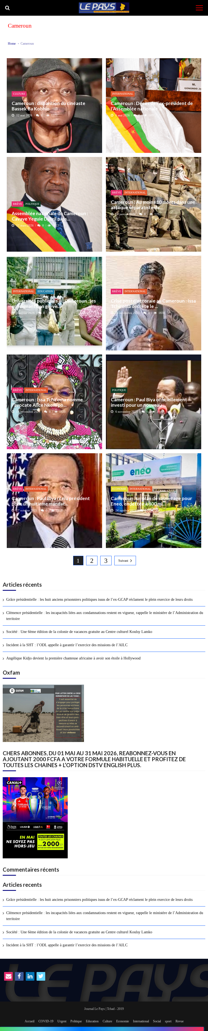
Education (45, 291)
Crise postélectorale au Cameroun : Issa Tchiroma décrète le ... (153, 303)
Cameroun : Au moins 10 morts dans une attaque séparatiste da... (153, 204)
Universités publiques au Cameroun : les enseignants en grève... (54, 303)
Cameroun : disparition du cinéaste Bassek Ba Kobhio (48, 106)
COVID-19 (45, 1021)
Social (157, 1021)
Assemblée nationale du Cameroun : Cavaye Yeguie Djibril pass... (50, 216)
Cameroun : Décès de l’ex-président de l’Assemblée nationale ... (152, 106)
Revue (180, 1021)
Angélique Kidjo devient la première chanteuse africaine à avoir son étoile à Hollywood (73, 658)
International (122, 93)
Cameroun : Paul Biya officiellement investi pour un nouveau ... (149, 402)
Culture (19, 93)
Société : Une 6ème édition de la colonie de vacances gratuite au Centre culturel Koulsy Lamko (79, 632)
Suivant (123, 561)
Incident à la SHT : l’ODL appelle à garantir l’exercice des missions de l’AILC (67, 645)
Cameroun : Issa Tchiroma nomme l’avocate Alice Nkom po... (47, 402)
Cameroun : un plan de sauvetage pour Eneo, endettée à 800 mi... (151, 501)
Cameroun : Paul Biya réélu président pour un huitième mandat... (51, 501)
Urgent (61, 1021)
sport (168, 1021)
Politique (32, 203)
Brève (17, 203)
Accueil (29, 1021)
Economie (119, 488)
